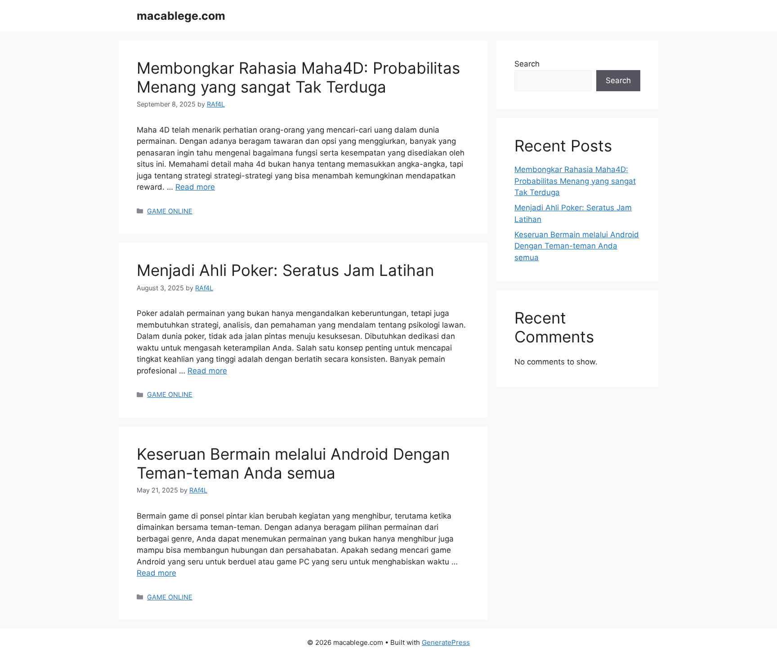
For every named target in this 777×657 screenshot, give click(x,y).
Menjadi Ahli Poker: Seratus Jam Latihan (285, 270)
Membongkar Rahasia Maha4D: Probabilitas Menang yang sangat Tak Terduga (298, 77)
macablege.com (181, 15)
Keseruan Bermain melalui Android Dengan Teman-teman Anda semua (293, 463)
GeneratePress (446, 642)
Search (527, 63)
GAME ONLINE (169, 211)
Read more (195, 186)
